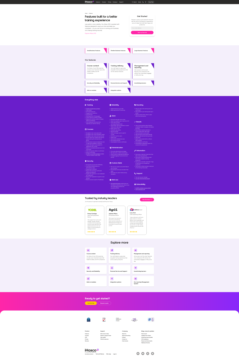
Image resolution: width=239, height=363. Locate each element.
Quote (139, 2)
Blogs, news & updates (147, 331)
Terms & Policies (100, 354)
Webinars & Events (145, 342)
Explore (90, 33)
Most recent (144, 333)
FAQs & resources (104, 339)
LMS (86, 337)
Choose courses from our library (93, 108)
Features (87, 333)
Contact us (124, 339)
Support (102, 331)
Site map (108, 354)
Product (87, 331)
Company (125, 331)
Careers (124, 337)
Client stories (125, 341)
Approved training (126, 335)
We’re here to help (104, 333)
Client (140, 189)
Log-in (115, 354)
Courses (87, 335)
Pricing (86, 339)
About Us (124, 333)
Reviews (87, 341)
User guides (103, 337)
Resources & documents (146, 341)
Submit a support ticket (105, 335)
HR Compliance (145, 339)
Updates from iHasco (146, 335)
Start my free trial (142, 32)
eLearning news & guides (147, 337)
